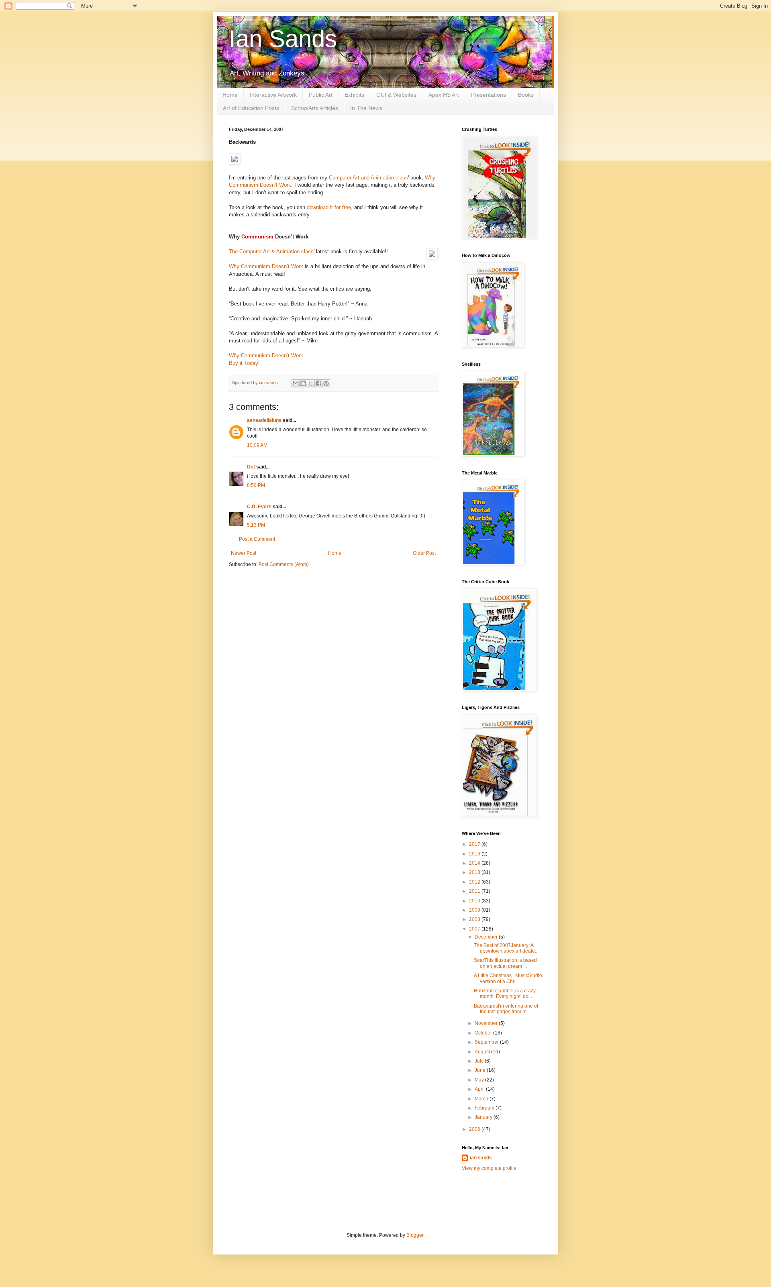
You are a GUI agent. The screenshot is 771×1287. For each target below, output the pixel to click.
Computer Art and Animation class (368, 178)
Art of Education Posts (251, 108)
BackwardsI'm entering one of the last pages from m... (506, 1008)
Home (230, 95)
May (480, 1080)
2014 (475, 863)
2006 (475, 1129)
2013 (475, 872)
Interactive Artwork (273, 95)
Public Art (320, 95)
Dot (251, 467)
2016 (475, 854)
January (484, 1117)
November (487, 1023)
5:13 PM (256, 525)
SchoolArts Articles (314, 108)
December (487, 937)
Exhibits (354, 95)
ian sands (481, 1158)
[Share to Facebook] (318, 383)
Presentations (488, 95)
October (484, 1033)
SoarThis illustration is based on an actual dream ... (505, 963)
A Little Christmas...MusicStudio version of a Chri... (508, 978)
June (481, 1070)
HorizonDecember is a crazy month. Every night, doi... (505, 993)
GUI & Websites (396, 95)
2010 (475, 901)
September (487, 1042)
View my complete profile (489, 1168)
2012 (475, 882)
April (480, 1089)
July (480, 1061)
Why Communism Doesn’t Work (266, 266)
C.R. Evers (259, 506)
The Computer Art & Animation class (271, 251)
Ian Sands (283, 38)
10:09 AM (257, 445)
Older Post (424, 553)
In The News (366, 108)
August (483, 1052)
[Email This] (296, 383)
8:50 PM (256, 485)
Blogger (414, 1235)
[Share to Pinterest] (326, 383)
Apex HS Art (443, 95)
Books (526, 95)
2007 (475, 929)
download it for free (329, 207)
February (485, 1108)
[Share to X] (311, 383)
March (482, 1099)
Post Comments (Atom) (284, 564)
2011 (475, 891)
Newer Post (243, 553)
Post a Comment (257, 539)
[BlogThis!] (303, 383)
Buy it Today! (244, 363)
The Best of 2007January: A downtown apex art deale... (506, 948)
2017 (475, 844)
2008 (475, 919)
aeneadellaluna (264, 420)
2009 (475, 910)
